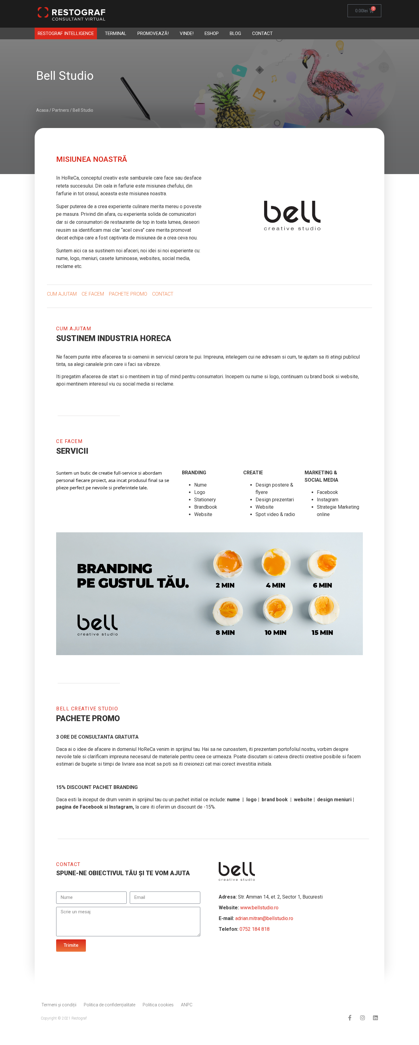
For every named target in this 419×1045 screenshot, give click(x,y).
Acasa (42, 110)
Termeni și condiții (58, 1004)
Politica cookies (158, 1004)
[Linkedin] (375, 1017)
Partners (60, 110)
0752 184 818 (255, 929)
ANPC (186, 1004)
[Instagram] (362, 1017)
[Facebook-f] (349, 1017)
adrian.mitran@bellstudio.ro (264, 918)
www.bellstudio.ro (259, 908)
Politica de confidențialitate (109, 1004)
